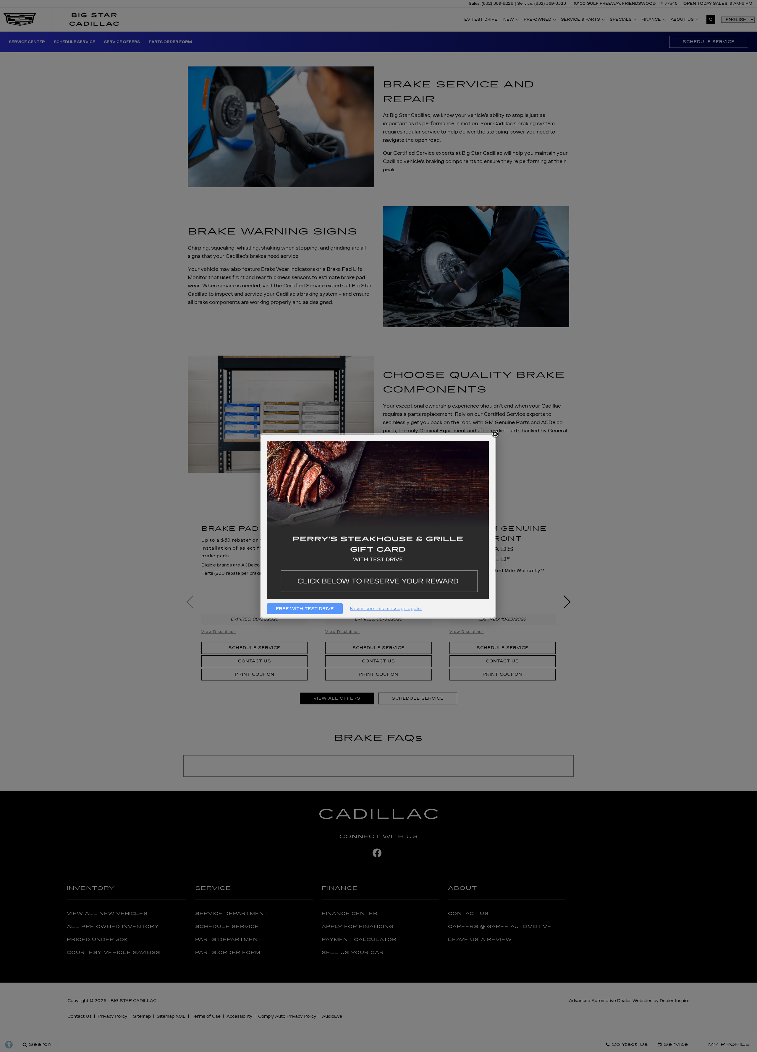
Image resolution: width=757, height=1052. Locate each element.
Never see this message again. (386, 608)
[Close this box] (495, 434)
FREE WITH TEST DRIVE (305, 608)
